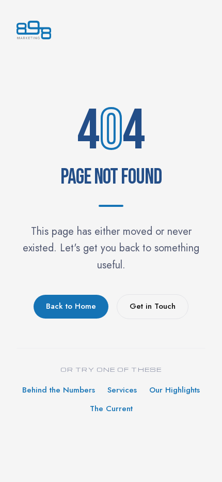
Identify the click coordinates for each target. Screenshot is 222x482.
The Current (111, 408)
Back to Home (71, 306)
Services (122, 390)
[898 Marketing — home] (111, 30)
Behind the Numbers (58, 390)
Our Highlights (174, 390)
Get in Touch (153, 306)
